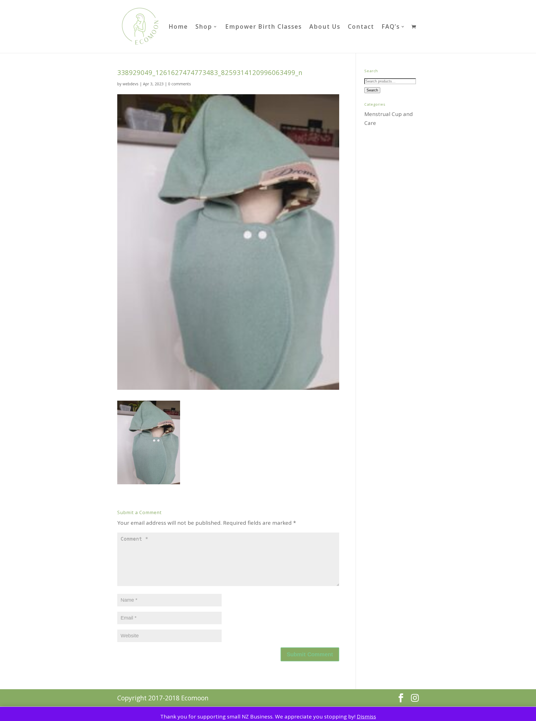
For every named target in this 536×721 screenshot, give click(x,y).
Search (372, 90)
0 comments (179, 83)
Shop (203, 27)
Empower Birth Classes (263, 27)
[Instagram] (415, 697)
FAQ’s (391, 27)
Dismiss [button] (366, 716)
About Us (324, 27)
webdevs (130, 83)
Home (178, 27)
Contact (361, 27)
